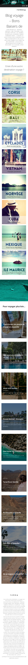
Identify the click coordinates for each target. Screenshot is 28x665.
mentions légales (14, 658)
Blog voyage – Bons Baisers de (14, 21)
